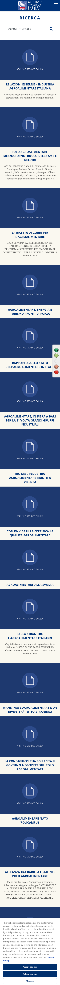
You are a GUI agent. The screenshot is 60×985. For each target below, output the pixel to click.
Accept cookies (30, 966)
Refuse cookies (30, 973)
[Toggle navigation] (56, 5)
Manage (30, 981)
